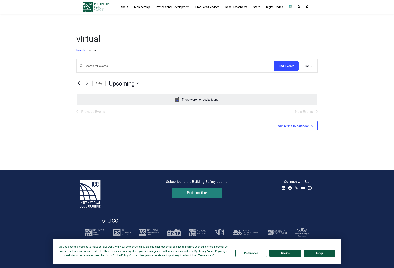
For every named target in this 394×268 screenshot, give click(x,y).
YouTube (303, 188)
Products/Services (207, 7)
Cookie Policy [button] (120, 255)
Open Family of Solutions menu (291, 7)
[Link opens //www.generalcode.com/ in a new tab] (174, 232)
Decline (285, 253)
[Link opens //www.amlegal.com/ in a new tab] (302, 232)
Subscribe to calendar (293, 126)
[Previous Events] (78, 83)
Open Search (299, 7)
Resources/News (236, 7)
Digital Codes (274, 7)
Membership (142, 7)
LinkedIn (283, 188)
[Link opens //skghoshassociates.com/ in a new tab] (198, 232)
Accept (319, 253)
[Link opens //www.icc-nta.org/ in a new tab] (219, 232)
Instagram (309, 188)
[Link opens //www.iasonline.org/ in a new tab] (149, 232)
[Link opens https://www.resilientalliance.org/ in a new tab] (246, 232)
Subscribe (197, 192)
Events (80, 50)
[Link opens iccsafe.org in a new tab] (95, 232)
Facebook (289, 188)
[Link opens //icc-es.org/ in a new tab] (122, 232)
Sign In (307, 7)
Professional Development (172, 7)
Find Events (286, 66)
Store (256, 7)
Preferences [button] (206, 255)
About (124, 7)
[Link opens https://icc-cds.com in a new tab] (277, 232)
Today (99, 83)
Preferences (251, 253)
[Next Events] (86, 83)
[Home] (99, 7)
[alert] (197, 99)
